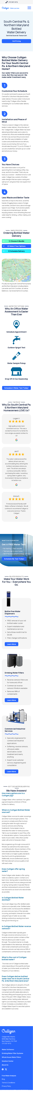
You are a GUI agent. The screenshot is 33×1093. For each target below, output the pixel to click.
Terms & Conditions (8, 1083)
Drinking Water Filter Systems (12, 1053)
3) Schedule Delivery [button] (16, 251)
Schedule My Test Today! (14, 559)
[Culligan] (10, 8)
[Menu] (29, 8)
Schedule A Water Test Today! (16, 388)
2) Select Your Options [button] (16, 246)
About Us (5, 1065)
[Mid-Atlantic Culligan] (6, 1069)
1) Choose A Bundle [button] (16, 241)
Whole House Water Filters (11, 1057)
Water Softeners (8, 1049)
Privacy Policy (6, 1086)
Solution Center (7, 1061)
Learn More (11, 644)
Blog (3, 1079)
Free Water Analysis (9, 1076)
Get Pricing (16, 41)
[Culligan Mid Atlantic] (3, 1069)
